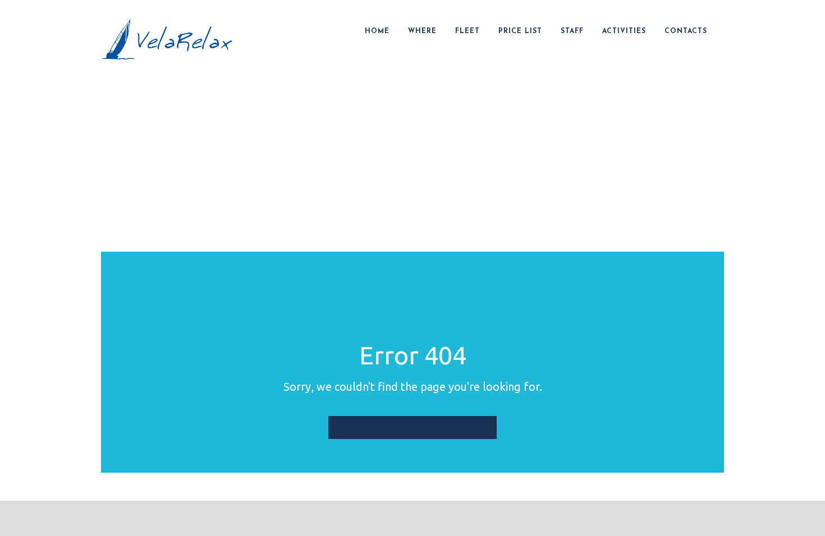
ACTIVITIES (624, 31)
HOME (377, 31)
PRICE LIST (520, 31)
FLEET (467, 31)
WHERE (422, 31)
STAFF (572, 31)
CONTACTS (685, 31)
